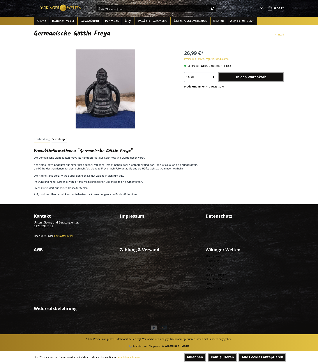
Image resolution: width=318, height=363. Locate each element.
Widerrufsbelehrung (55, 308)
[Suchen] (212, 8)
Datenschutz (219, 216)
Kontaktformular (63, 236)
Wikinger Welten (223, 249)
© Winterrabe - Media (175, 345)
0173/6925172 (43, 226)
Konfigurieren (222, 357)
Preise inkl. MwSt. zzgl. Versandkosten (206, 59)
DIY (208, 270)
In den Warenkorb (251, 77)
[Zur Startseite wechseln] (61, 7)
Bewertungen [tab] (59, 139)
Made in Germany (216, 274)
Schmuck (211, 265)
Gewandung (212, 261)
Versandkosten (150, 339)
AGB (38, 249)
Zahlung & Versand (139, 249)
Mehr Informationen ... (129, 357)
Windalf (279, 34)
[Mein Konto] (261, 8)
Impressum (132, 216)
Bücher (210, 283)
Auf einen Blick (214, 288)
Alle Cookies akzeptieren (262, 357)
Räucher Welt (213, 256)
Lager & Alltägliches (217, 279)
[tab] (42, 139)
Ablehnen (195, 357)
